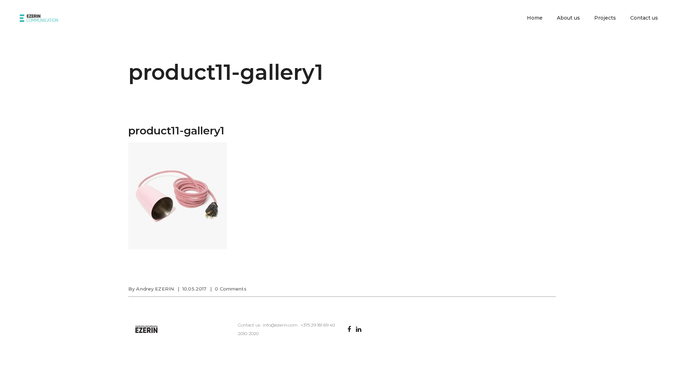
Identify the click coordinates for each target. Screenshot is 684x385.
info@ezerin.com (280, 325)
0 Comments (230, 289)
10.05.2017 (194, 289)
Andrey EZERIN (155, 289)
